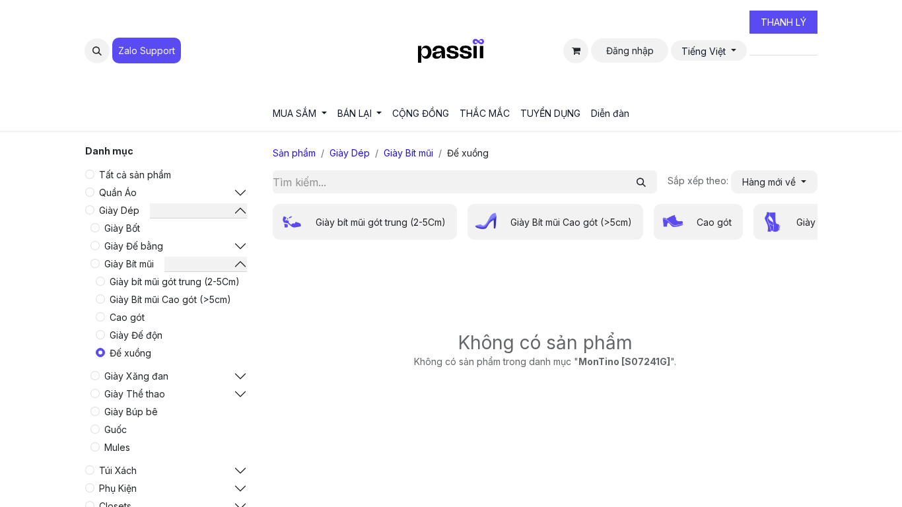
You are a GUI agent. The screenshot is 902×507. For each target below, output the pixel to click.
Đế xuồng (130, 352)
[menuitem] (299, 113)
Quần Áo (118, 192)
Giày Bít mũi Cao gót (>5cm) (170, 299)
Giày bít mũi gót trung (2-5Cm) (175, 281)
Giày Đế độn (136, 335)
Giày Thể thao (134, 393)
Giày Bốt (122, 228)
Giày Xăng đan (136, 376)
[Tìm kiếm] (641, 181)
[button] (97, 50)
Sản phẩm (294, 152)
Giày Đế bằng (133, 246)
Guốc (115, 429)
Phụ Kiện (118, 488)
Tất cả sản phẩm (135, 174)
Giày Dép (119, 210)
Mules (117, 447)
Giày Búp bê (131, 411)
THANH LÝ (783, 22)
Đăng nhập (630, 50)
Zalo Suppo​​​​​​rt (146, 50)
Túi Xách (118, 470)
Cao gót (127, 317)
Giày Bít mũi (129, 263)
